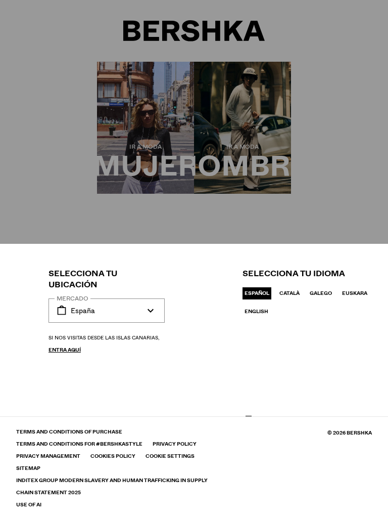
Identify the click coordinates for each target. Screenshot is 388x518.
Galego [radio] (321, 293)
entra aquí (64, 350)
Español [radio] (257, 293)
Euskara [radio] (354, 293)
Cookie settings (170, 456)
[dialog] (194, 259)
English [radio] (256, 311)
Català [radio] (289, 293)
